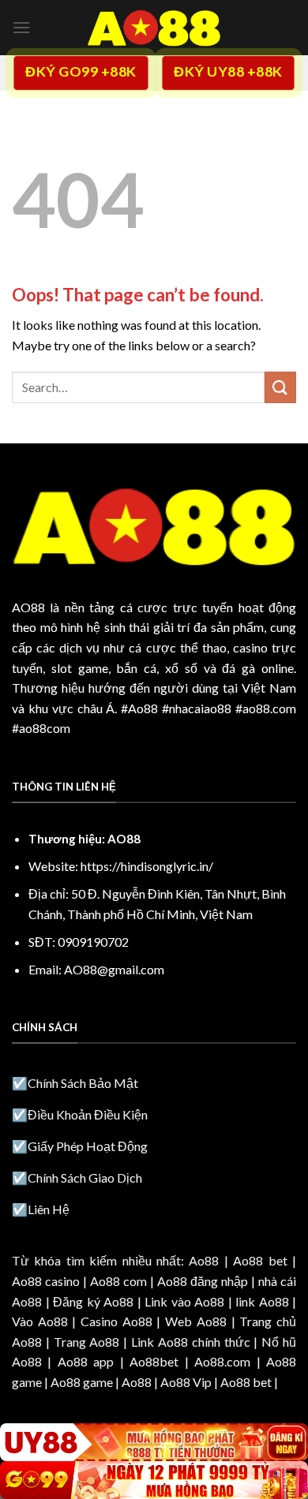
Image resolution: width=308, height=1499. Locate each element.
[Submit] (280, 387)
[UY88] (154, 1442)
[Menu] (21, 27)
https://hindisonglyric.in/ (147, 865)
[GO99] (154, 1480)
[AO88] (154, 27)
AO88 (28, 607)
